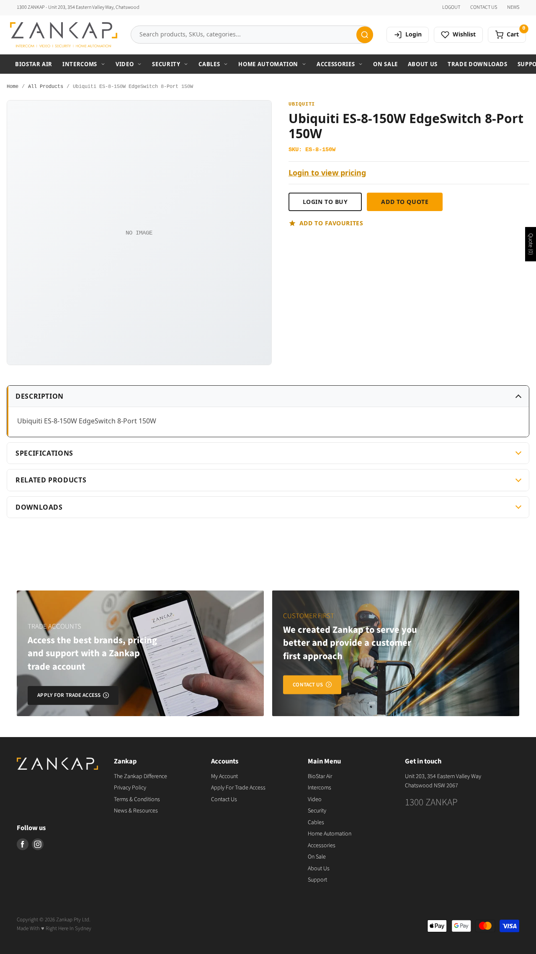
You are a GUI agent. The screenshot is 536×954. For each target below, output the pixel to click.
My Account (224, 776)
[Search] (364, 34)
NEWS (513, 7)
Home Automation (268, 64)
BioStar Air (33, 64)
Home (12, 87)
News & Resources (136, 811)
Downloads (39, 507)
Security (166, 64)
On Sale (385, 64)
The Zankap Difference (140, 776)
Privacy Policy (130, 788)
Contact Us (224, 799)
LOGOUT (451, 7)
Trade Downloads (478, 64)
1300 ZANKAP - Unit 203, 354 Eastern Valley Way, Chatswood (78, 7)
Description (39, 396)
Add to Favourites (331, 223)
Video (125, 64)
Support (317, 880)
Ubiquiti (302, 104)
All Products (45, 87)
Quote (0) (530, 244)
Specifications (44, 453)
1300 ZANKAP (431, 802)
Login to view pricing (327, 172)
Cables (209, 64)
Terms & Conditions (137, 799)
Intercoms (79, 64)
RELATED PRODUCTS (50, 480)
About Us (423, 64)
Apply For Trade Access (238, 788)
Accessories (336, 64)
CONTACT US (483, 7)
